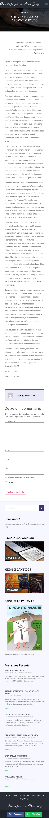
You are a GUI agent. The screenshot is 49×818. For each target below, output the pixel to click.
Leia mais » (8, 685)
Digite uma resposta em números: (19, 478)
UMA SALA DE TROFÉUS (16, 756)
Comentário (10, 421)
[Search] (41, 508)
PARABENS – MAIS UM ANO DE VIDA (22, 735)
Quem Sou (24, 796)
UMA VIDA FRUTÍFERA (15, 670)
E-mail (8, 459)
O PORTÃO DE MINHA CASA (17, 714)
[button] (46, 4)
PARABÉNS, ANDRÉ (13, 777)
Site (6, 468)
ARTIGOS (24, 12)
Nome (8, 450)
